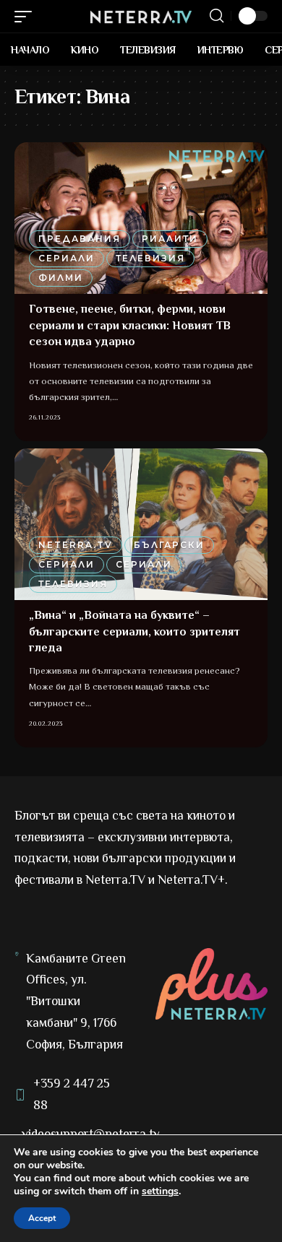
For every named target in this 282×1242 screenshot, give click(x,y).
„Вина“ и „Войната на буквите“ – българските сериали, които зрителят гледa (134, 631)
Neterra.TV (75, 544)
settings (160, 1191)
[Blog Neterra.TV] (141, 15)
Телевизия (150, 258)
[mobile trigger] (26, 16)
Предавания (79, 238)
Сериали (66, 258)
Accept (42, 1218)
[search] (216, 15)
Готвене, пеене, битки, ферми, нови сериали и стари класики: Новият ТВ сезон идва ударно (130, 325)
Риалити (170, 238)
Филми (60, 277)
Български (169, 544)
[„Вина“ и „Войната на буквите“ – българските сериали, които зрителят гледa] (141, 524)
